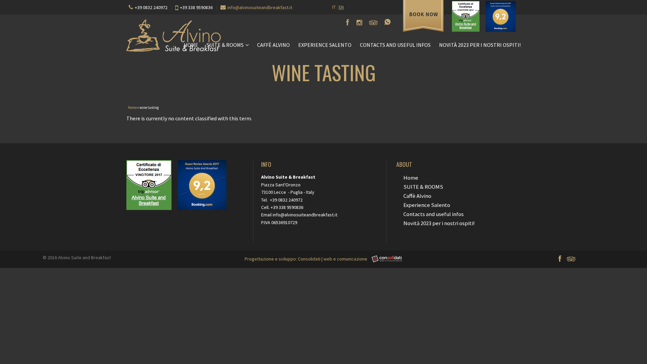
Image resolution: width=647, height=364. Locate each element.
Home (191, 44)
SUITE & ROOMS (225, 44)
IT (334, 7)
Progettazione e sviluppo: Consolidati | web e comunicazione (306, 259)
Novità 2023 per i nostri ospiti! (480, 44)
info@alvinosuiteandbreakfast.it (259, 7)
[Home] (323, 36)
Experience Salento (324, 44)
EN (341, 7)
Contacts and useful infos (395, 44)
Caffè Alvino (273, 44)
